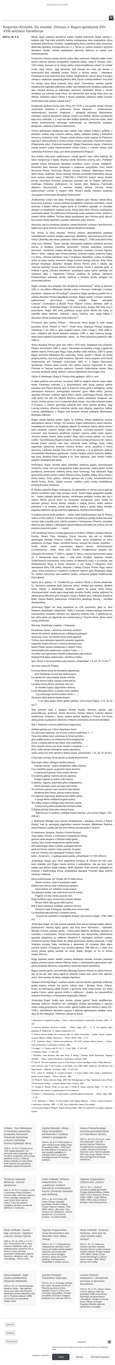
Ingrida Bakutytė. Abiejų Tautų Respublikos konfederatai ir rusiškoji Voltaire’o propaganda (55, 1133)
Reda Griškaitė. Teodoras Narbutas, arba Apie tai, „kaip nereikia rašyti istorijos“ (94, 1235)
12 (32, 1094)
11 (32, 1087)
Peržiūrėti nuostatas (100, 1357)
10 (32, 1080)
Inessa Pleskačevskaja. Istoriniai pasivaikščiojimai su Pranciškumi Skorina (94, 1131)
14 (32, 1108)
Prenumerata (11, 1341)
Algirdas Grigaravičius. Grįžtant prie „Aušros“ (92, 1181)
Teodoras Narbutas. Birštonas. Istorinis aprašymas (15, 1182)
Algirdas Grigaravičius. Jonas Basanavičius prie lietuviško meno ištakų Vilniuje (55, 1235)
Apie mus (10, 1324)
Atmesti (79, 1357)
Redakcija (10, 1333)
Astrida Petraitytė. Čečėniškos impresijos (54, 1277)
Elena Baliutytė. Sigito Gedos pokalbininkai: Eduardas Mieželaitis (16, 1278)
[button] (109, 1341)
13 (32, 1101)
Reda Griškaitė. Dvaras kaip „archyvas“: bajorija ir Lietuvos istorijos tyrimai (18, 1233)
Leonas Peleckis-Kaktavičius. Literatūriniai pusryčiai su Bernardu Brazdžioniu (94, 1280)
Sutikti (61, 1357)
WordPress (46, 1363)
